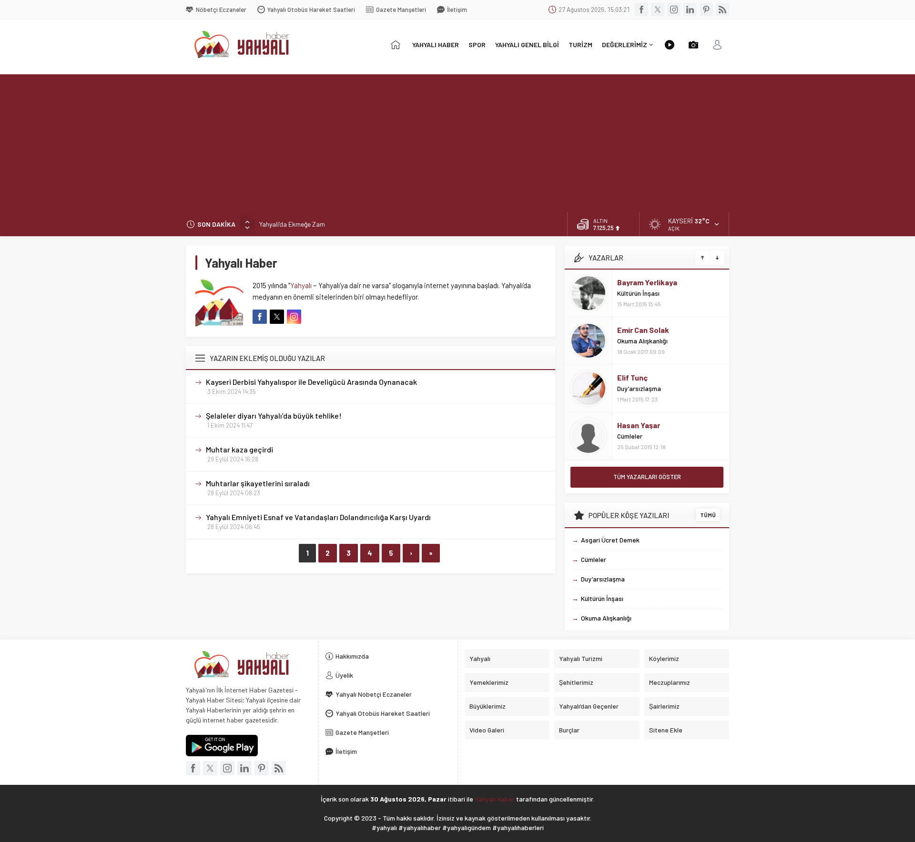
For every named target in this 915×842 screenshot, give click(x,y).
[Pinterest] (706, 9)
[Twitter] (657, 9)
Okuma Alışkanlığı (642, 341)
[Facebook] (641, 9)
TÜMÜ (708, 514)
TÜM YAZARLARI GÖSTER (647, 477)
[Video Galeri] (669, 45)
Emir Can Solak (643, 329)
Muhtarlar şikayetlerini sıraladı (258, 483)
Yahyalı (301, 285)
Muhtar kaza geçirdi (239, 449)
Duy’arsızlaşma (639, 388)
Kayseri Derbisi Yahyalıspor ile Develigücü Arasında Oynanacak (311, 381)
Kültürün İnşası (638, 293)
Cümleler (629, 436)
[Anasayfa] (395, 45)
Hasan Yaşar (638, 425)
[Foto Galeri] (693, 45)
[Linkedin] (690, 9)
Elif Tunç (632, 377)
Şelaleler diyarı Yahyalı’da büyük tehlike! (274, 415)
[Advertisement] (457, 141)
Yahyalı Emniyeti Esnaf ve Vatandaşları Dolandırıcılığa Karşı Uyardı (318, 516)
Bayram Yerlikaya (647, 282)
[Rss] (722, 9)
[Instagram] (674, 9)
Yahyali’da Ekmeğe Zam (292, 224)
